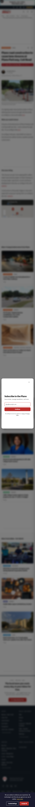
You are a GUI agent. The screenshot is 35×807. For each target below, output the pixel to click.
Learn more (20, 799)
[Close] (29, 382)
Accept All (24, 803)
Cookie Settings (12, 803)
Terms (23, 413)
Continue (17, 409)
